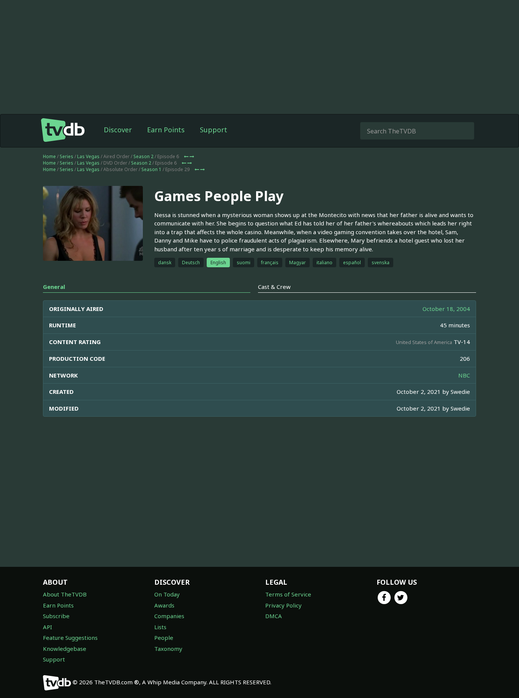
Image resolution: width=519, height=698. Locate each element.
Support (213, 129)
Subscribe (56, 616)
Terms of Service (288, 594)
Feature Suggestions (70, 637)
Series (66, 156)
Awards (164, 605)
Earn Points (166, 129)
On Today (167, 594)
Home (49, 156)
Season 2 (143, 156)
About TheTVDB (65, 594)
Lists (160, 627)
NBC (464, 375)
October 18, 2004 (446, 309)
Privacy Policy (283, 605)
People (163, 637)
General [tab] (54, 286)
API (47, 627)
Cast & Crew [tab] (274, 286)
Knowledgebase (64, 648)
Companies (169, 616)
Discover (118, 129)
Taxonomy (168, 648)
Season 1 (151, 169)
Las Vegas (88, 156)
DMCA (273, 616)
